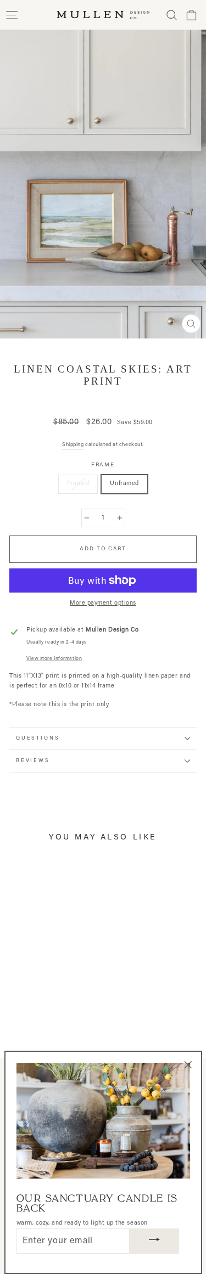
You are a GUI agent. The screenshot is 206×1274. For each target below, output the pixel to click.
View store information (54, 659)
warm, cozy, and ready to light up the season (82, 1223)
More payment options (103, 603)
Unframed (124, 484)
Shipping (72, 444)
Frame (103, 465)
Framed (78, 484)
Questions (37, 738)
